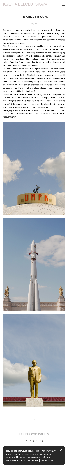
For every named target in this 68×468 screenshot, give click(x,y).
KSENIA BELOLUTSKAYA (25, 4)
